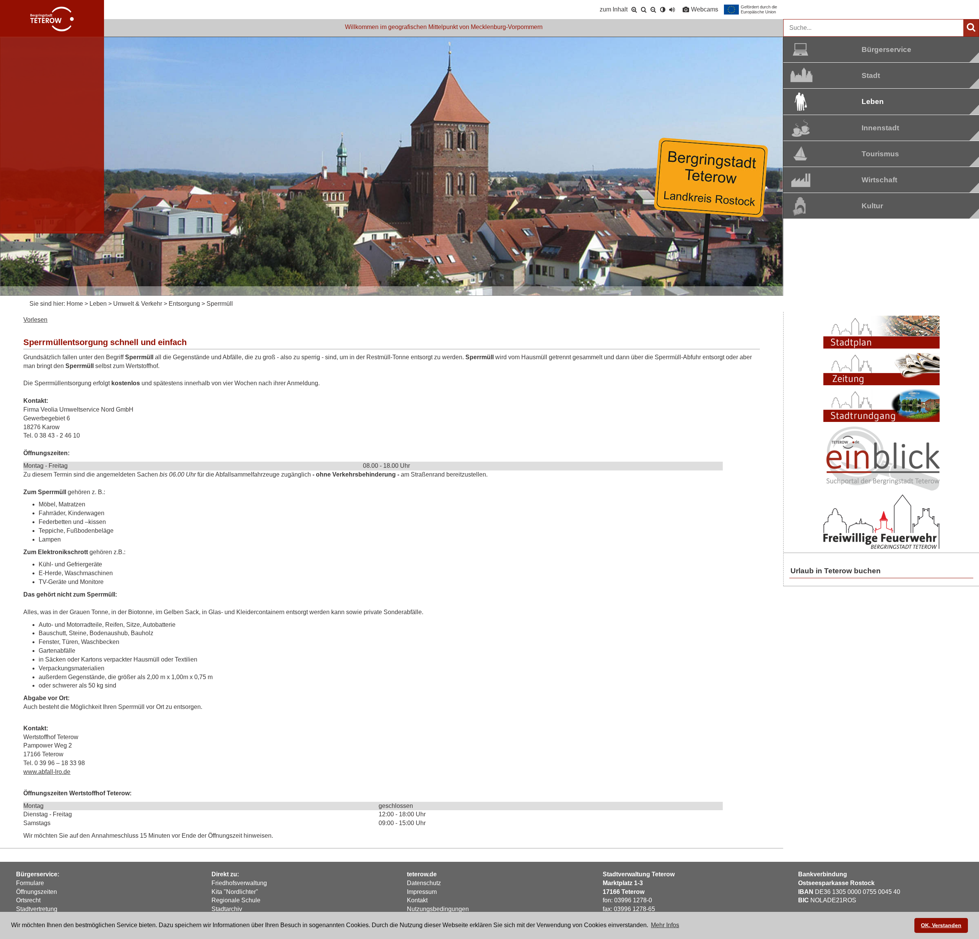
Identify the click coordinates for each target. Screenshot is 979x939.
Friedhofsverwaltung (239, 883)
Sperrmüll (220, 303)
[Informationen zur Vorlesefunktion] (672, 10)
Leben (873, 101)
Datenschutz (424, 883)
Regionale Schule (235, 900)
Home (75, 303)
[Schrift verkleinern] (653, 10)
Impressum (422, 892)
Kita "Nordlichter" (234, 892)
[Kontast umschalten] (662, 10)
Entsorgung (184, 303)
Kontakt (417, 900)
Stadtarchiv (226, 909)
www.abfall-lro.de (46, 772)
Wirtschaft (879, 180)
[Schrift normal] (644, 10)
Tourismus (880, 154)
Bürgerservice (880, 49)
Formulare (30, 883)
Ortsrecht (28, 900)
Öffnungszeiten (36, 892)
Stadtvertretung (36, 909)
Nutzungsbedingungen (438, 909)
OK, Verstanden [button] (941, 925)
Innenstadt (880, 128)
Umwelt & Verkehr (137, 303)
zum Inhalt (614, 9)
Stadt (871, 75)
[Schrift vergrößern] (634, 10)
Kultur (872, 206)
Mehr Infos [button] (665, 925)
